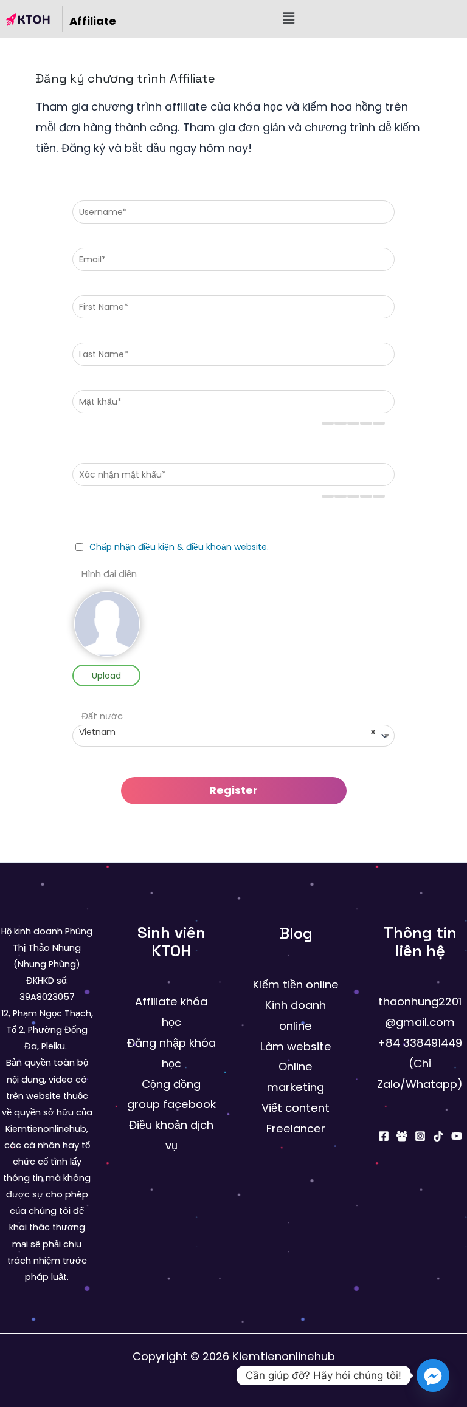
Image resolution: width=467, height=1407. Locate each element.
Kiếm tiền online (296, 984)
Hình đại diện (109, 574)
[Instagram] (420, 1136)
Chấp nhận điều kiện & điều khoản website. (179, 547)
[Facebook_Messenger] (433, 1375)
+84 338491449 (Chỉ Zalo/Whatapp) (420, 1063)
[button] (288, 19)
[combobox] (233, 736)
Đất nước (102, 716)
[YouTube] (456, 1136)
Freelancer (295, 1128)
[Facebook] (383, 1136)
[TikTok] (438, 1136)
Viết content (295, 1107)
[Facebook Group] (401, 1136)
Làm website (295, 1046)
